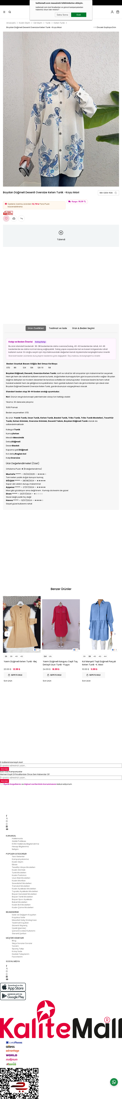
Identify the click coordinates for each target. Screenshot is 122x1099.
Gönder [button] (4, 769)
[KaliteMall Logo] (61, 1019)
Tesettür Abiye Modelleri (23, 867)
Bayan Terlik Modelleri (22, 896)
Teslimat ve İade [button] (58, 328)
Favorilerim (17, 956)
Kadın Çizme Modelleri (22, 907)
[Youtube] (7, 829)
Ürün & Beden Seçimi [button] (83, 328)
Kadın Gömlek (18, 870)
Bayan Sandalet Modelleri (24, 894)
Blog (14, 940)
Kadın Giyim (17, 862)
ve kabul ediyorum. (37, 784)
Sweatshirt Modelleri (22, 883)
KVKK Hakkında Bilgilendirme (25, 844)
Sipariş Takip (18, 948)
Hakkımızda (17, 838)
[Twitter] (7, 818)
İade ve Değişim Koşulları (24, 914)
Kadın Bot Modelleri (21, 904)
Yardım (15, 946)
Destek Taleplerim (20, 954)
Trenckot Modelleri (21, 886)
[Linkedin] (7, 826)
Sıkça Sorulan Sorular (22, 943)
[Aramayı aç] (9, 12)
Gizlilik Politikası (19, 841)
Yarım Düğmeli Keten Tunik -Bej (20, 661)
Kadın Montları (19, 880)
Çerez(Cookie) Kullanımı (23, 931)
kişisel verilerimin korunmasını (40, 784)
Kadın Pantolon (19, 875)
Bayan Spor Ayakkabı (22, 899)
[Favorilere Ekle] (6, 218)
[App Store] (61, 987)
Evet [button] (79, 15)
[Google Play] (61, 995)
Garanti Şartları (19, 933)
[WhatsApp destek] (114, 1082)
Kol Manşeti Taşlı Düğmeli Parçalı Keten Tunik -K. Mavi (99, 663)
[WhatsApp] (7, 824)
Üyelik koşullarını (12, 784)
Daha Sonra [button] (62, 15)
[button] (115, 192)
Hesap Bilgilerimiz (20, 846)
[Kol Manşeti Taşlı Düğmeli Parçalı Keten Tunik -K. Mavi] (100, 624)
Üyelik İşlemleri (19, 928)
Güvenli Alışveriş (19, 925)
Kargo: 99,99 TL (79, 202)
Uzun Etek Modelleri (21, 878)
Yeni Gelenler (18, 856)
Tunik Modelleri (19, 872)
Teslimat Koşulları (20, 922)
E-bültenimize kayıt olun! (11, 762)
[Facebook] (6, 816)
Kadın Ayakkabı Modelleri (24, 888)
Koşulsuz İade (18, 917)
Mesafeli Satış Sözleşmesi (24, 920)
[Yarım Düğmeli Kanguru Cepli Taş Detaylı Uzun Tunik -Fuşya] (61, 624)
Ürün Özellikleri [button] (36, 328)
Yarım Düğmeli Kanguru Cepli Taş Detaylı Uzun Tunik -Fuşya (60, 663)
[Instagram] (7, 821)
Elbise (14, 864)
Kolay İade (17, 951)
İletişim (15, 849)
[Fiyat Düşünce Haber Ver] (21, 218)
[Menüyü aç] (4, 12)
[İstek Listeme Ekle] (14, 218)
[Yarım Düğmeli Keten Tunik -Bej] (22, 624)
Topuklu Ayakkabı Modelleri (25, 891)
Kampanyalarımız (20, 859)
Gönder (4, 781)
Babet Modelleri (19, 902)
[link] (108, 192)
